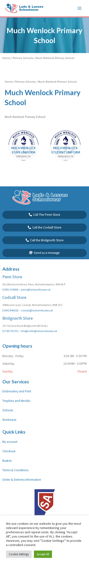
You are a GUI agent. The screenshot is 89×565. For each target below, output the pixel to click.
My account (9, 442)
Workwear (9, 420)
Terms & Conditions (15, 470)
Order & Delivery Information (21, 480)
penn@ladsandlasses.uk (36, 289)
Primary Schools (23, 58)
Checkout (8, 451)
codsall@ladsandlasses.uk (37, 310)
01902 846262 (10, 310)
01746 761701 (10, 331)
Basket (7, 461)
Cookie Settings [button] (19, 554)
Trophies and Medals (16, 401)
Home (6, 58)
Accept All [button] (43, 554)
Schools (7, 410)
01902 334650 (10, 289)
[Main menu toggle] (79, 8)
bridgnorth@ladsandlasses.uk (39, 331)
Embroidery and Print (16, 391)
